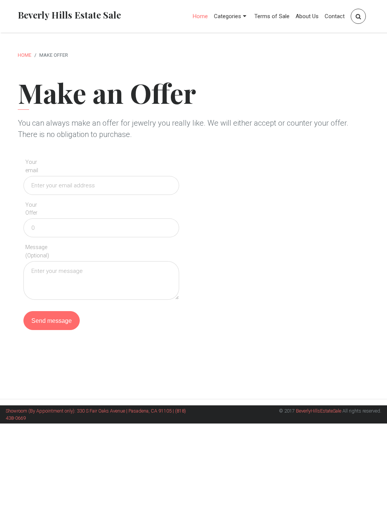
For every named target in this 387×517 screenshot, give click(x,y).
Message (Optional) (37, 251)
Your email (31, 166)
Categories (227, 16)
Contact (335, 16)
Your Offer (31, 209)
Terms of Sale (271, 16)
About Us (307, 16)
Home (200, 16)
